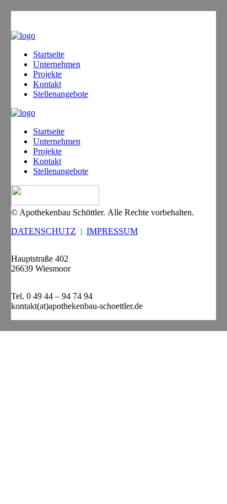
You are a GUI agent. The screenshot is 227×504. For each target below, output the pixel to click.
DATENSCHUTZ (43, 231)
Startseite (48, 54)
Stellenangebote (60, 94)
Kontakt (47, 84)
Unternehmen (56, 64)
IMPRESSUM (112, 231)
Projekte (47, 74)
